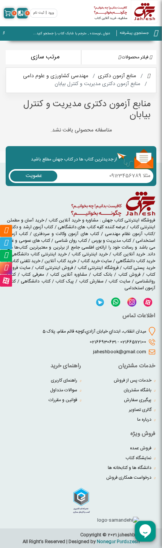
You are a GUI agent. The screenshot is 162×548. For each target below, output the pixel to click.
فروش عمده (141, 448)
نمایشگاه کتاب (139, 458)
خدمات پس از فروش (133, 380)
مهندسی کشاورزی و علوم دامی (55, 76)
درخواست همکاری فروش (129, 477)
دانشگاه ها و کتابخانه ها (130, 468)
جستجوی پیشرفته (134, 33)
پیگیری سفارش (138, 400)
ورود (51, 13)
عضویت (34, 175)
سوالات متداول (64, 390)
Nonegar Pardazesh (118, 541)
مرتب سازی (45, 57)
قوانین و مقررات (63, 400)
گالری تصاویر (141, 410)
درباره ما (145, 419)
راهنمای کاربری (64, 380)
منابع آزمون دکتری (117, 76)
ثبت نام (39, 13)
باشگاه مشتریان (138, 390)
